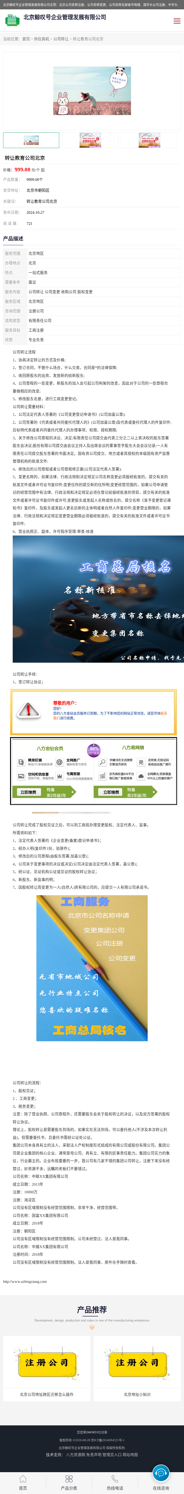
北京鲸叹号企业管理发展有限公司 (82, 1448)
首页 (26, 39)
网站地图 (130, 1455)
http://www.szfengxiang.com (25, 1282)
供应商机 (41, 39)
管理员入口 (112, 1455)
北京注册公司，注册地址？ (137, 1395)
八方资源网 (75, 1455)
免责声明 (94, 1455)
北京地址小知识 (46, 1395)
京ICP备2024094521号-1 (108, 1440)
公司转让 (61, 39)
